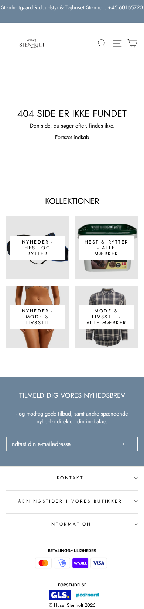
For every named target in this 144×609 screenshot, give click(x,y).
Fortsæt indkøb (72, 137)
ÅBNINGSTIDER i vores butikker (70, 501)
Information (70, 524)
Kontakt (70, 477)
